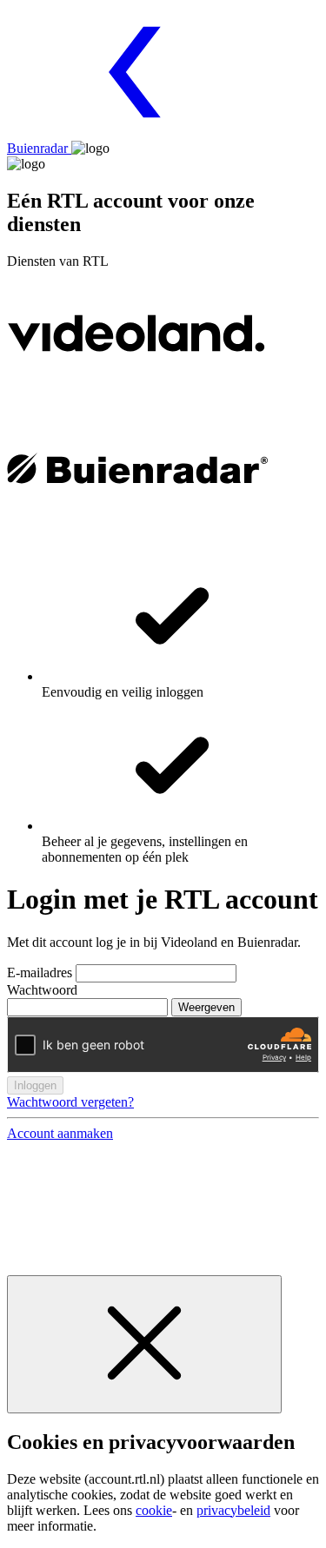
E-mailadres (41, 972)
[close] (144, 1344)
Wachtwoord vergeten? (70, 1102)
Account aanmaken (60, 1133)
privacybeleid (233, 1510)
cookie (154, 1510)
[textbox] (156, 973)
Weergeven (206, 1007)
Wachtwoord (42, 989)
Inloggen (35, 1085)
